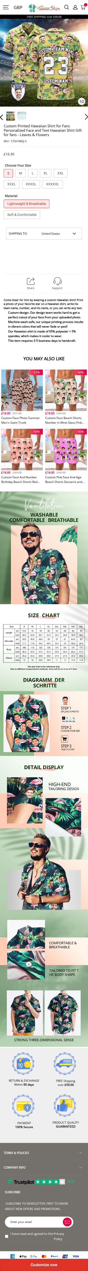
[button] (11, 70)
